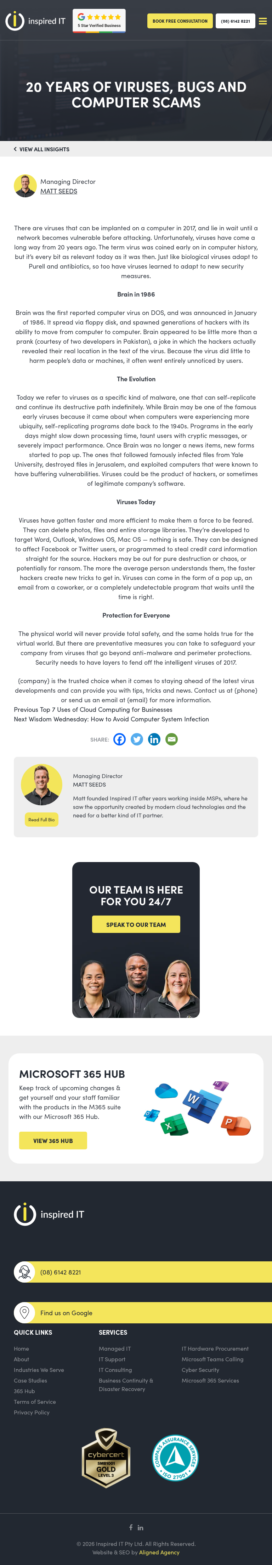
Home (21, 1348)
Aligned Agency (159, 1552)
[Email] (173, 739)
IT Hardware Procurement (215, 1348)
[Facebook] (121, 739)
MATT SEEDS (58, 190)
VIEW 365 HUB (53, 1140)
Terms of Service (35, 1401)
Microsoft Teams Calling (213, 1359)
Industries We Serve (39, 1369)
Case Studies (30, 1380)
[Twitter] (139, 739)
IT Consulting (115, 1369)
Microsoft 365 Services (210, 1380)
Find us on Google (66, 1312)
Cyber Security (200, 1369)
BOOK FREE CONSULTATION (180, 21)
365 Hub (24, 1391)
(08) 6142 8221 (235, 21)
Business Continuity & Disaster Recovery (126, 1384)
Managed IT (115, 1348)
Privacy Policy (32, 1412)
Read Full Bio (41, 819)
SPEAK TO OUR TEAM (136, 924)
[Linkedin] (156, 739)
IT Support (112, 1359)
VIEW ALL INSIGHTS (43, 149)
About (21, 1359)
